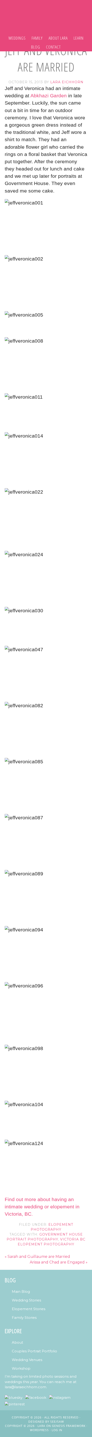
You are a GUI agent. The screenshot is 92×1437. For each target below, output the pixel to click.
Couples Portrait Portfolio (34, 1351)
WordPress (39, 1430)
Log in (57, 1430)
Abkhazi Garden (48, 95)
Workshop (21, 1368)
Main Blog (21, 1291)
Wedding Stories (26, 1300)
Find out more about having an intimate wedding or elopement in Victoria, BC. (42, 1207)
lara (41, 1426)
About (17, 1342)
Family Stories (24, 1317)
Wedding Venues (27, 1360)
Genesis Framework (68, 1426)
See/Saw (57, 1422)
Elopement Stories (28, 1309)
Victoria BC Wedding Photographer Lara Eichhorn (46, 13)
